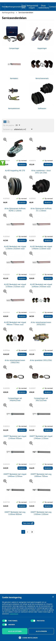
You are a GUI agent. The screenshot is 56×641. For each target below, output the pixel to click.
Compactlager (14, 48)
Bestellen (22, 164)
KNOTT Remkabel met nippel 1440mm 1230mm (15, 475)
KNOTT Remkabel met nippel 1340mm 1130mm (41, 437)
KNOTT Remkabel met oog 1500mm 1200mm (41, 513)
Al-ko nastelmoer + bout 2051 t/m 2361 (41, 171)
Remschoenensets (42, 78)
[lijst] (8, 121)
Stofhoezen (42, 108)
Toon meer (27, 523)
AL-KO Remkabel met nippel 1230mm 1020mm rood (15, 247)
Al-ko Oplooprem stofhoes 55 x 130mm (41, 209)
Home (4, 6)
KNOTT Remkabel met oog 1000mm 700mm (41, 475)
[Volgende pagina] (32, 532)
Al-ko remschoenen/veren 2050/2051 (41, 323)
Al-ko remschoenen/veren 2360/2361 (15, 361)
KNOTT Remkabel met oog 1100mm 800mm (15, 513)
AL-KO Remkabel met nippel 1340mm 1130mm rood (41, 247)
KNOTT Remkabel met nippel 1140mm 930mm (15, 437)
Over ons (24, 6)
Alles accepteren (14, 631)
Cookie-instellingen (30, 638)
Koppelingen (42, 48)
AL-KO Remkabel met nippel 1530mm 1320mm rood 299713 (15, 285)
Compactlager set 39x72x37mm (41, 399)
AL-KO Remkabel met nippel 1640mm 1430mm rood (41, 285)
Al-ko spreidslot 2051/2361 (41, 360)
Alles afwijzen (41, 631)
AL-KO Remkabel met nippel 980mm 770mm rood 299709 (15, 323)
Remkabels (14, 78)
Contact (52, 6)
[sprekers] (5, 121)
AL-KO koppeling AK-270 (15, 170)
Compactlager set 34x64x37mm (15, 399)
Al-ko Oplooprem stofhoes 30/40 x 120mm (15, 209)
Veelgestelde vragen (32, 6)
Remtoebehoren (14, 108)
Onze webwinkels (43, 6)
